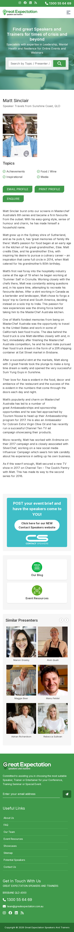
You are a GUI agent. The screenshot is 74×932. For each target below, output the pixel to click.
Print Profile (49, 189)
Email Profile (17, 189)
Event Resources (13, 838)
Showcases (10, 845)
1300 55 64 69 (59, 3)
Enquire (13, 198)
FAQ (6, 824)
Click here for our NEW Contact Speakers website (37, 525)
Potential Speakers (14, 859)
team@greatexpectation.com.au (25, 906)
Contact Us (10, 866)
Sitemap (8, 852)
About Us (9, 817)
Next (66, 620)
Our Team (9, 831)
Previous (61, 620)
